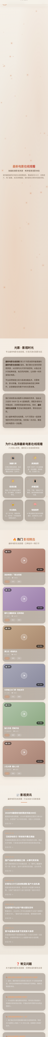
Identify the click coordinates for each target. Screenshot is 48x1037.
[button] (24, 560)
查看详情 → (9, 823)
